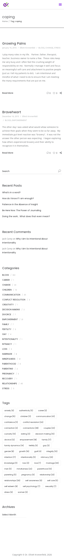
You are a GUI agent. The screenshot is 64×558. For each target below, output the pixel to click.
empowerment (28, 439)
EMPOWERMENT (19, 120)
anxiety (9, 410)
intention (10, 457)
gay (46, 445)
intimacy (47, 457)
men (8, 469)
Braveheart (11, 112)
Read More (7, 93)
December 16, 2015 (10, 116)
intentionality (28, 457)
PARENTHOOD (9, 363)
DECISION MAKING (11, 309)
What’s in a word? (11, 192)
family (46, 439)
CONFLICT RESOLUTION (13, 299)
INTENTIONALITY (10, 339)
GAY (4, 334)
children (25, 416)
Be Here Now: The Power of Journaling (21, 210)
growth (24, 451)
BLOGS (41, 47)
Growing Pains (14, 43)
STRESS (57, 47)
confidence (11, 422)
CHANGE (49, 47)
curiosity (10, 434)
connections (31, 428)
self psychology (31, 486)
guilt (37, 451)
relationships (12, 480)
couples (49, 428)
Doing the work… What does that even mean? (26, 216)
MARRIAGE (7, 353)
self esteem (11, 486)
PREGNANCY (8, 373)
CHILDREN (7, 289)
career (42, 410)
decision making (44, 434)
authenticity (26, 410)
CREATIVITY (8, 304)
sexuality (50, 486)
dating (25, 434)
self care (52, 480)
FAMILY (5, 324)
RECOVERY (7, 378)
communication (45, 416)
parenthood (44, 469)
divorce (9, 439)
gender (9, 451)
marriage (52, 463)
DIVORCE (6, 314)
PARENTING (7, 368)
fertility (33, 445)
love (37, 463)
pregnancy (28, 474)
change (9, 416)
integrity (51, 451)
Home (5, 21)
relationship (47, 474)
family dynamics (14, 445)
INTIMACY (7, 344)
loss (25, 463)
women (23, 492)
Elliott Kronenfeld (27, 47)
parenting (10, 474)
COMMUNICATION (11, 294)
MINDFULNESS (8, 358)
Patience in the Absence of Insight (20, 204)
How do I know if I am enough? (18, 198)
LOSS (4, 348)
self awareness (33, 480)
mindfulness (24, 469)
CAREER (6, 279)
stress (8, 492)
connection (11, 428)
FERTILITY (6, 329)
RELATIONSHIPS (9, 383)
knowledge (10, 463)
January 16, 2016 (9, 47)
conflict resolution (33, 422)
